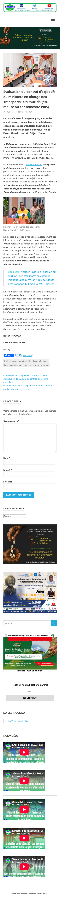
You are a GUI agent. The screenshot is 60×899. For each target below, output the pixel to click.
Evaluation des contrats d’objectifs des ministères (26, 361)
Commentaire (11, 420)
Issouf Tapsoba (25, 112)
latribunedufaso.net (13, 365)
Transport (45, 365)
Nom (6, 457)
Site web (8, 481)
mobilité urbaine (34, 164)
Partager (27, 355)
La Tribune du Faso (19, 721)
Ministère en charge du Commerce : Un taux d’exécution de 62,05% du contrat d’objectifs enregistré (26, 378)
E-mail (7, 469)
